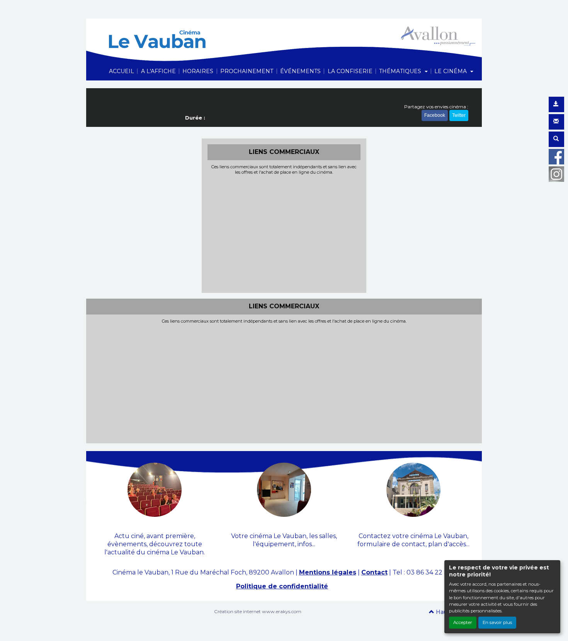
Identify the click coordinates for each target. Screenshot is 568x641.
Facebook (434, 115)
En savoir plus (497, 622)
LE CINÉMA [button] (451, 71)
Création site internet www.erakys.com (257, 611)
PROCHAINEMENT (246, 71)
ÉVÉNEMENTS (300, 71)
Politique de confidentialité (282, 586)
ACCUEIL (121, 71)
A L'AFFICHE (158, 71)
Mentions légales (327, 572)
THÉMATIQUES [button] (401, 71)
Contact (374, 572)
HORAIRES (197, 71)
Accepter (462, 622)
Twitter (459, 115)
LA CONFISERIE (350, 71)
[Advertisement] (284, 233)
